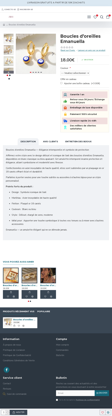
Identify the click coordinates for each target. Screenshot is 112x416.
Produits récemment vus (18, 311)
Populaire (43, 311)
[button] (19, 54)
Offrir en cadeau (68, 79)
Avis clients (50, 141)
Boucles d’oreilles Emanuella (24, 319)
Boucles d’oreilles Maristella (48, 285)
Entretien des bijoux (78, 141)
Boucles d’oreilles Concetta (11, 285)
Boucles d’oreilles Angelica (29, 285)
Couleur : (64, 68)
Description (28, 141)
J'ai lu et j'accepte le (79, 400)
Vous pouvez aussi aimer (18, 262)
